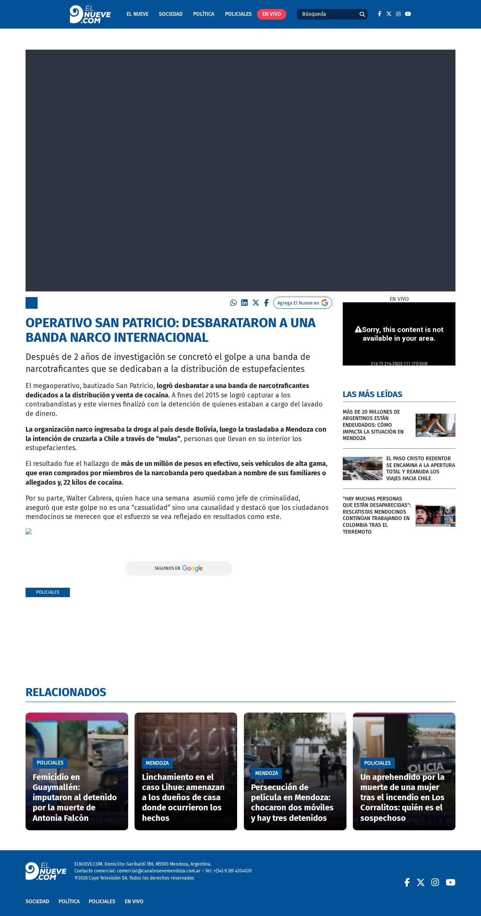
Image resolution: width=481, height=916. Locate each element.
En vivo (271, 14)
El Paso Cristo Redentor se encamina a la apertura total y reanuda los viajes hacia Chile (420, 468)
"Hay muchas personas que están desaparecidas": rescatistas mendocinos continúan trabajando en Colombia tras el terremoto (377, 515)
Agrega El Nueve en (298, 303)
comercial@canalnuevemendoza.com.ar (159, 871)
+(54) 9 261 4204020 (232, 871)
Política (203, 14)
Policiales (238, 14)
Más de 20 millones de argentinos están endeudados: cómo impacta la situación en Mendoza (373, 425)
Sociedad (171, 14)
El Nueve (137, 14)
